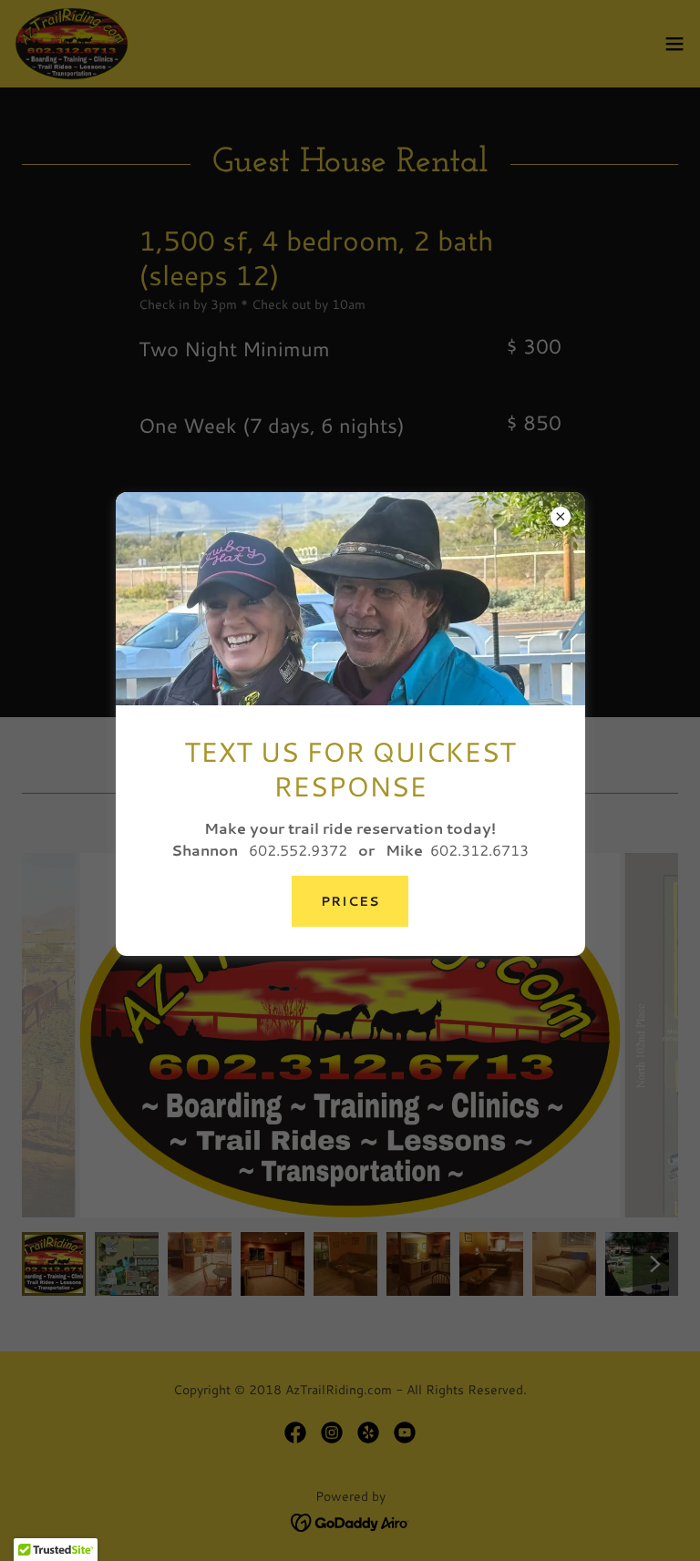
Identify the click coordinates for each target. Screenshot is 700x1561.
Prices (350, 901)
